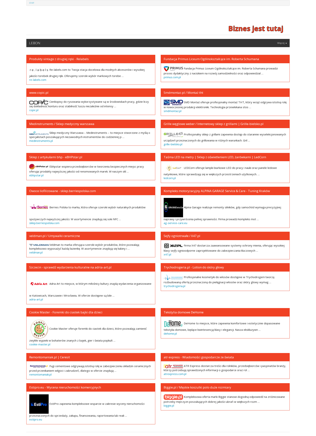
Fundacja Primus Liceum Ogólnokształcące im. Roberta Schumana (211, 59)
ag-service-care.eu (175, 223)
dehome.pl (170, 333)
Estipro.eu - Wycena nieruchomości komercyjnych (65, 387)
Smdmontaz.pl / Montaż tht (183, 92)
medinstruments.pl (41, 141)
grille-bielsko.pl (173, 144)
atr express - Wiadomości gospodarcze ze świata (199, 357)
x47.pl (167, 254)
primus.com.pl (172, 77)
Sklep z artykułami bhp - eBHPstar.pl (55, 157)
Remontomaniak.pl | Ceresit (49, 357)
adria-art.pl (36, 299)
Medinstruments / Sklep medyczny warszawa (61, 124)
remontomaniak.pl (40, 374)
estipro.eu (35, 419)
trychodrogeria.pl (174, 286)
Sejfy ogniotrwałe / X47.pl (182, 236)
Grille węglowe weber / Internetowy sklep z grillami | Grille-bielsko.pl (214, 124)
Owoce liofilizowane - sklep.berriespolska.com (62, 191)
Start (31, 3)
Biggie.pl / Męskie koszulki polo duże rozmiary (197, 387)
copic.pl (33, 110)
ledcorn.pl (170, 178)
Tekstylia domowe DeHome (184, 312)
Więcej (281, 43)
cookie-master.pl (39, 344)
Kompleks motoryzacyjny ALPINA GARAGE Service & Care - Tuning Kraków (217, 191)
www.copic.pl (38, 92)
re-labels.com (37, 79)
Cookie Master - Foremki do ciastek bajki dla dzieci (65, 312)
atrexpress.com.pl (175, 374)
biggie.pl (169, 405)
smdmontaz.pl (172, 111)
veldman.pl (36, 252)
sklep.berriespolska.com (44, 223)
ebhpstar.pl (36, 175)
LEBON (34, 43)
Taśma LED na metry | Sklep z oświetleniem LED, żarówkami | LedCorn (215, 157)
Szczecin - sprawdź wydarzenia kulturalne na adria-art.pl (70, 267)
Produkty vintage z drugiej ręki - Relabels (59, 59)
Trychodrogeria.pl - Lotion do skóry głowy (194, 267)
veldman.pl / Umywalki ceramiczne (54, 236)
